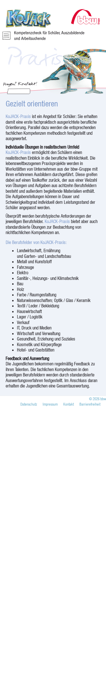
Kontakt (68, 404)
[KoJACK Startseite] (28, 26)
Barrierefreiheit (89, 404)
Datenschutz (28, 404)
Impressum (50, 404)
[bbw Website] (85, 22)
